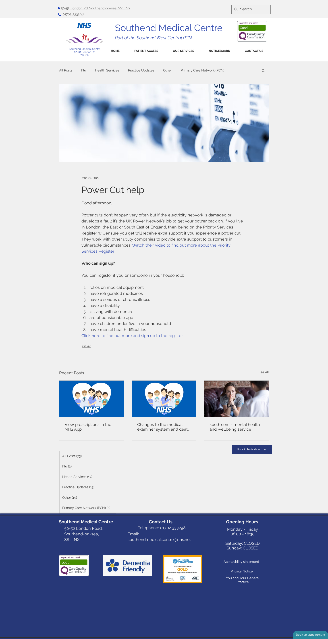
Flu (83, 70)
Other (167, 70)
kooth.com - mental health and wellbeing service (235, 427)
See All (264, 372)
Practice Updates (141, 70)
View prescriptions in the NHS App (88, 427)
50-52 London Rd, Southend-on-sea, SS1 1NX (95, 8)
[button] (146, 51)
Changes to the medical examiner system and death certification (163, 427)
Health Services (107, 70)
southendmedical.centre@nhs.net (159, 539)
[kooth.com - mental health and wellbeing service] (236, 399)
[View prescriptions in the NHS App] (91, 399)
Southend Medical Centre (84, 48)
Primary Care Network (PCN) (202, 70)
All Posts (65, 70)
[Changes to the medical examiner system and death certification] (164, 399)
